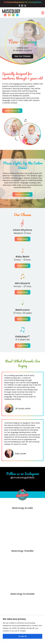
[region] (22, 628)
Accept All (22, 636)
